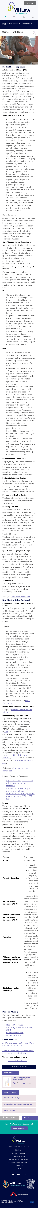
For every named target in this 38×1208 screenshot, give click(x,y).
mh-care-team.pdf (21, 597)
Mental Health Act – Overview (17, 1061)
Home (4, 23)
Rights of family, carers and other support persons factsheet (19, 783)
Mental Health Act (14, 23)
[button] (33, 17)
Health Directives (14, 1025)
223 (6, 732)
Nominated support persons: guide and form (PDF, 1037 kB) (20, 796)
